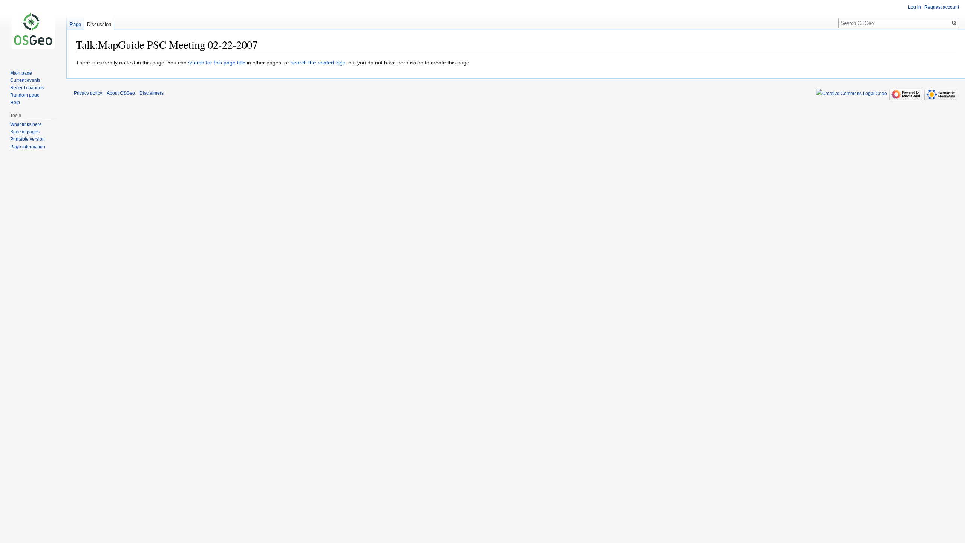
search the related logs (318, 63)
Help (15, 102)
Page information (27, 146)
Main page (21, 73)
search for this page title (216, 63)
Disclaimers (151, 93)
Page (75, 24)
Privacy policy (88, 93)
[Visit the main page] (33, 30)
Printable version (27, 139)
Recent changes (27, 87)
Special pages (25, 132)
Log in (914, 7)
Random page (25, 95)
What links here (26, 124)
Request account (941, 7)
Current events (25, 80)
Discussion (99, 24)
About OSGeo (121, 93)
